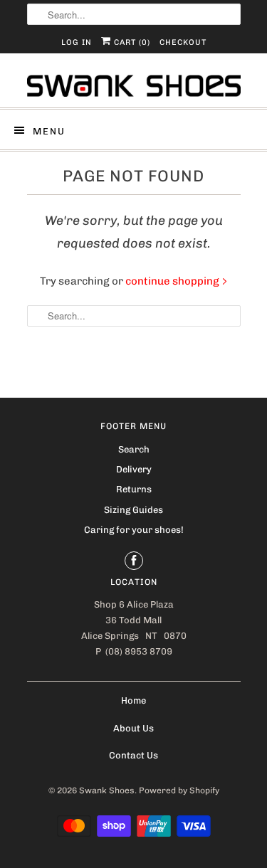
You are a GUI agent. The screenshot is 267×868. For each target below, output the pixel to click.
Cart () (130, 42)
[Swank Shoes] (134, 86)
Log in (76, 42)
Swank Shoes (107, 790)
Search (134, 449)
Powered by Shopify (179, 790)
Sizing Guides (133, 509)
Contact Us (133, 755)
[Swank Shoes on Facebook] (134, 560)
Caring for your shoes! (134, 529)
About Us (133, 728)
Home (133, 700)
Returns (134, 489)
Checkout (182, 42)
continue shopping (173, 281)
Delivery (134, 469)
